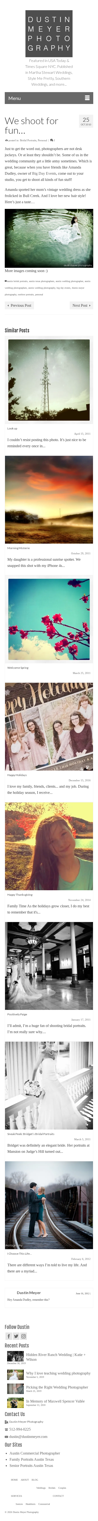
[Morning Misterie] (49, 499)
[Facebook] (8, 1336)
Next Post (80, 305)
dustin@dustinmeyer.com (28, 1437)
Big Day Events (44, 173)
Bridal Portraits (28, 140)
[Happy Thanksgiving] (49, 846)
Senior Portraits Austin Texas (31, 1466)
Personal (42, 140)
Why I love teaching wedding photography (58, 1373)
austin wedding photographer (69, 281)
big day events (63, 288)
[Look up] (49, 380)
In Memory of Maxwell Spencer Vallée (55, 1401)
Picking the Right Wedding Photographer (57, 1387)
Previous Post (21, 305)
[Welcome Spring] (49, 619)
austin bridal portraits (17, 281)
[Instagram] (23, 1336)
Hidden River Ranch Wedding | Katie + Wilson (56, 1357)
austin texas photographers (41, 281)
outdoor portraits (26, 294)
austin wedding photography (41, 288)
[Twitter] (16, 1336)
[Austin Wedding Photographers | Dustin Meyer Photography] (49, 33)
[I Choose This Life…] (49, 1205)
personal (39, 294)
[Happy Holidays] (49, 726)
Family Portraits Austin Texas (32, 1459)
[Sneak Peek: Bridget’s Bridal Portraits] (49, 1085)
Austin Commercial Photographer (35, 1453)
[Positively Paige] (49, 966)
